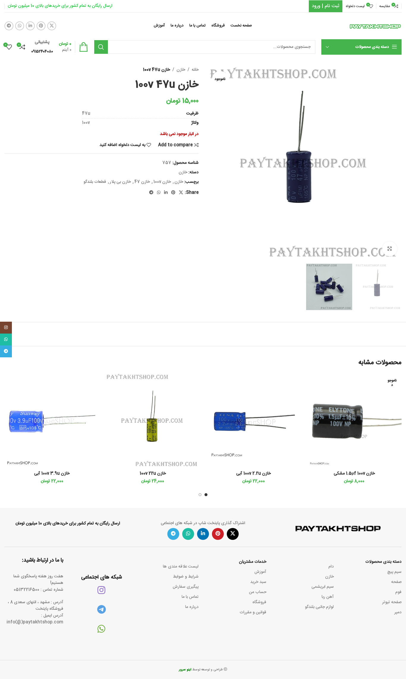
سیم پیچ (394, 572)
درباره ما (192, 607)
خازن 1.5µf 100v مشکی (354, 473)
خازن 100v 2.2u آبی (253, 473)
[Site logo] (375, 26)
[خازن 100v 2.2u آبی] (253, 420)
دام (331, 566)
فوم (398, 592)
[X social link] (51, 25)
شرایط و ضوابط (186, 576)
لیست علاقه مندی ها (181, 566)
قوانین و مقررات (253, 612)
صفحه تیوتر (392, 602)
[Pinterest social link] (41, 25)
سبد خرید (258, 582)
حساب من (257, 592)
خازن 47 (142, 182)
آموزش (260, 572)
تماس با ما (190, 597)
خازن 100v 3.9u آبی (52, 473)
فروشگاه (259, 602)
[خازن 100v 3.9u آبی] (51, 420)
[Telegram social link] (8, 25)
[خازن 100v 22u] (152, 420)
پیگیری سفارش (186, 586)
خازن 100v (162, 182)
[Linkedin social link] (30, 25)
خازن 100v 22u (153, 473)
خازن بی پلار (120, 182)
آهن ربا (328, 597)
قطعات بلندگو (95, 182)
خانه (195, 70)
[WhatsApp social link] (19, 25)
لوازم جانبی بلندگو (319, 607)
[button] (205, 494)
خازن (181, 70)
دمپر (398, 612)
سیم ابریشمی (322, 586)
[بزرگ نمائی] (389, 248)
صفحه (396, 582)
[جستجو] (101, 47)
